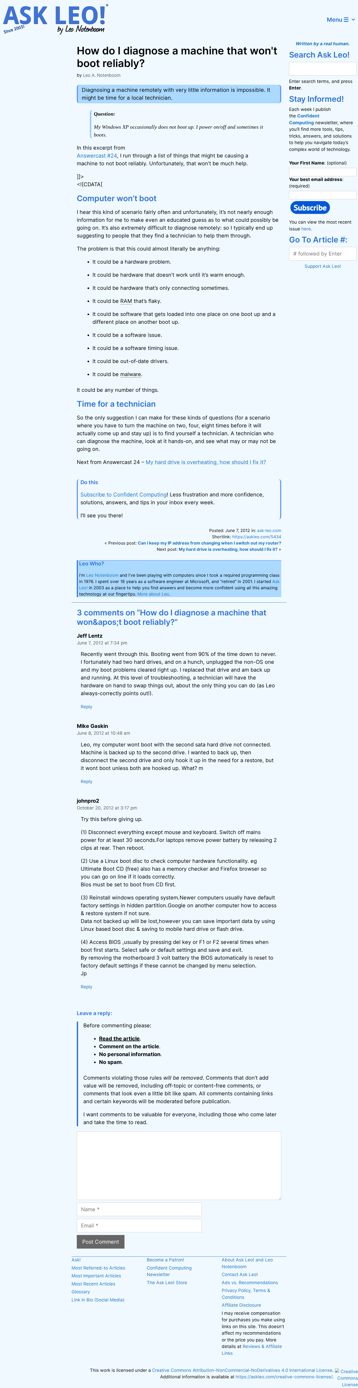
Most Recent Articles (93, 1284)
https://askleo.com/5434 (256, 536)
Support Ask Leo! (323, 266)
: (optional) (318, 163)
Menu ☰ (338, 19)
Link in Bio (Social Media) (98, 1299)
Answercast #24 (97, 155)
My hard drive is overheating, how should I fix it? (206, 462)
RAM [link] (126, 301)
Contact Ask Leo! (240, 1274)
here (306, 228)
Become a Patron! (165, 1259)
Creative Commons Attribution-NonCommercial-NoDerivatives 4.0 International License (242, 1370)
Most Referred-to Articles (98, 1268)
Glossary (81, 1291)
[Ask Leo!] (59, 19)
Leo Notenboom (102, 575)
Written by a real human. (323, 43)
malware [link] (130, 374)
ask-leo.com (269, 530)
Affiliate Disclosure (241, 1305)
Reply (86, 706)
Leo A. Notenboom (102, 75)
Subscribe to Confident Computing (123, 494)
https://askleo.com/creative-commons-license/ (284, 1376)
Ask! (76, 1259)
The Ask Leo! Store (167, 1282)
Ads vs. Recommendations (250, 1282)
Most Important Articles (96, 1275)
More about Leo (153, 594)
